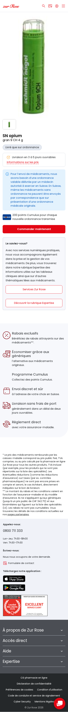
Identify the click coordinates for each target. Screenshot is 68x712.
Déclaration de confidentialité (34, 683)
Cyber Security (22, 701)
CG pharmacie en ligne (34, 677)
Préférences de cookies (19, 689)
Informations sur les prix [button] (23, 162)
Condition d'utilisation (49, 689)
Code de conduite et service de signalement (34, 695)
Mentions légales (44, 701)
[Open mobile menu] (63, 6)
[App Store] (14, 578)
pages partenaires (18, 514)
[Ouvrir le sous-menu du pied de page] (61, 630)
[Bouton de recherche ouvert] (44, 6)
